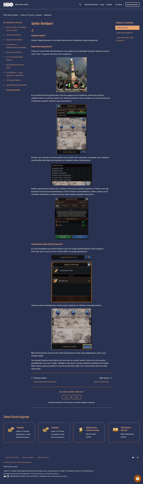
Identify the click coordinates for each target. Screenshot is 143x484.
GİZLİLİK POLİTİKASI (12, 457)
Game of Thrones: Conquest (31, 15)
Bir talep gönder (132, 4)
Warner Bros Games (91, 4)
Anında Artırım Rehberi (14, 40)
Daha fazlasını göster (13, 90)
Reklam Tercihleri (43, 457)
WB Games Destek (126, 429)
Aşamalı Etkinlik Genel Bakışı (16, 85)
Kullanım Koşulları (28, 457)
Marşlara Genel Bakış (14, 52)
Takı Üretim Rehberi (13, 35)
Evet (66, 397)
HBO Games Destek (11, 15)
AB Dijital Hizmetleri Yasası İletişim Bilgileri (17, 462)
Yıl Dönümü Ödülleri (13, 80)
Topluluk (109, 4)
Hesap (102, 4)
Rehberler (48, 15)
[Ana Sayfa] (8, 5)
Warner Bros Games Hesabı (92, 429)
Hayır (76, 397)
